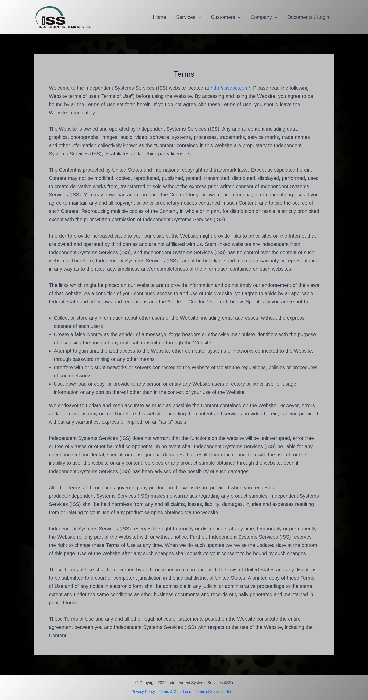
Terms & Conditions (175, 691)
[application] (198, 17)
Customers (223, 17)
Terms (231, 691)
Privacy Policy (143, 691)
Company (261, 17)
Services (185, 17)
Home (159, 17)
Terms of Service (209, 691)
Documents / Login (308, 17)
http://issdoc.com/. (231, 88)
